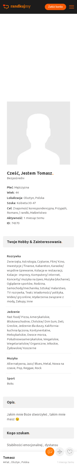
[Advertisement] (38, 54)
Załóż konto (55, 6)
